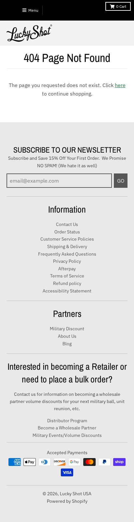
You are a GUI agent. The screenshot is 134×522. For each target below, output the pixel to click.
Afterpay (67, 269)
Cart (121, 6)
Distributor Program (67, 421)
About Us (67, 336)
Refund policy (67, 283)
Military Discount (67, 329)
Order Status (67, 232)
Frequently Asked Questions (67, 254)
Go (120, 180)
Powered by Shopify (67, 501)
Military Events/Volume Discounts (67, 435)
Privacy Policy (67, 261)
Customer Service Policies (67, 239)
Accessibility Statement (67, 291)
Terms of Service (67, 276)
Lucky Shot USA (75, 494)
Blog (67, 344)
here (120, 85)
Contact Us (67, 224)
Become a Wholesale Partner (67, 428)
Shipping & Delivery (67, 246)
